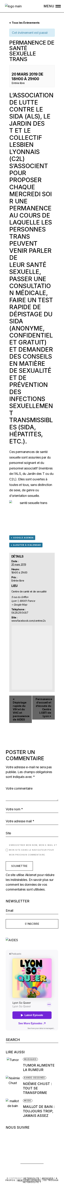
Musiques (30, 1059)
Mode (27, 1100)
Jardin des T (26, 127)
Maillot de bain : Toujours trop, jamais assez (39, 1111)
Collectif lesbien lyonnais (25, 144)
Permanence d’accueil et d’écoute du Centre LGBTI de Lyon (44, 707)
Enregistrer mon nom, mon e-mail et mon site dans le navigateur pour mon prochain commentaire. (33, 850)
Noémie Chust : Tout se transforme (37, 1088)
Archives (48, 1178)
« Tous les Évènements (24, 22)
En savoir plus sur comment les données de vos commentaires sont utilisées (29, 884)
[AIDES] (32, 940)
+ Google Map (19, 604)
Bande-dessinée (34, 1077)
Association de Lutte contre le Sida (31, 105)
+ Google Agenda (22, 537)
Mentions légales (29, 1180)
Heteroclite (31, 1178)
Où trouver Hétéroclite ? (40, 1181)
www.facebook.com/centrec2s (28, 620)
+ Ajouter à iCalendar (26, 545)
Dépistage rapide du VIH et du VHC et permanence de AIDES (21, 709)
